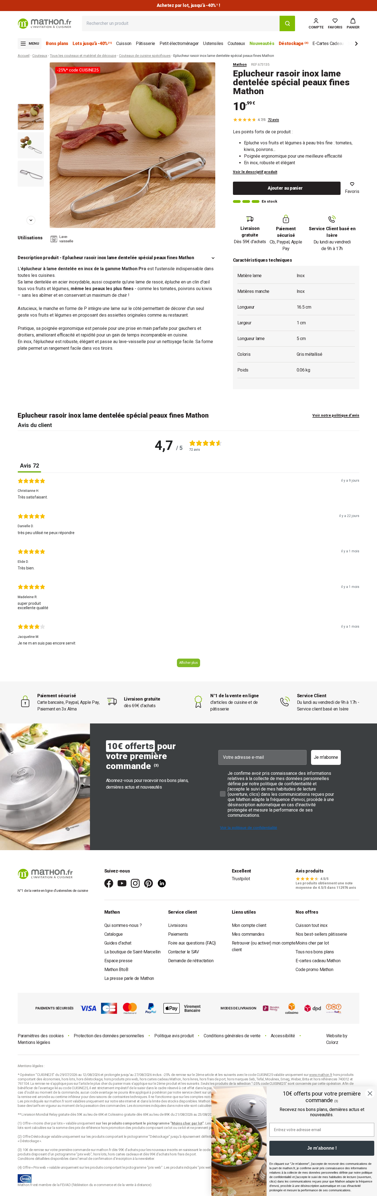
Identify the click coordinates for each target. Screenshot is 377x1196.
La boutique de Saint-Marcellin (132, 951)
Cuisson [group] (123, 43)
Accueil (24, 56)
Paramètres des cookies (40, 1035)
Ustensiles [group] (213, 43)
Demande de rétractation (191, 960)
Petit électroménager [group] (179, 43)
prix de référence (88, 1128)
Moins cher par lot (312, 943)
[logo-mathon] (44, 23)
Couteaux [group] (236, 43)
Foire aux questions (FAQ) (192, 943)
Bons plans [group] (57, 43)
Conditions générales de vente (232, 1035)
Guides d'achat (117, 943)
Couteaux (39, 56)
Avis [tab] (29, 465)
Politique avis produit (173, 1035)
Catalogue (113, 934)
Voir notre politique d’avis (335, 415)
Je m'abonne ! (322, 1148)
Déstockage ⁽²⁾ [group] (293, 43)
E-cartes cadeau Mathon (318, 960)
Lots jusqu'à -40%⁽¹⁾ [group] (92, 43)
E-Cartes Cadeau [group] (328, 43)
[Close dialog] (370, 1093)
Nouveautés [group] (261, 43)
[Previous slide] (30, 70)
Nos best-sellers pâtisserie (321, 934)
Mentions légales (34, 1042)
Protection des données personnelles (109, 1035)
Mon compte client (249, 925)
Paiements (178, 934)
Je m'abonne (326, 757)
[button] (353, 23)
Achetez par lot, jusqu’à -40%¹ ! (188, 5)
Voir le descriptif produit (255, 172)
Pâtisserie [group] (145, 43)
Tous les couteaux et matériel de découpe (83, 56)
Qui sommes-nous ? (123, 925)
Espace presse (118, 960)
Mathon (240, 64)
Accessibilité (283, 1035)
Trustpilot (241, 878)
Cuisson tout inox (312, 925)
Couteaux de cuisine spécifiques (145, 56)
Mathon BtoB (116, 969)
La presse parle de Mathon (129, 978)
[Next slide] (347, 44)
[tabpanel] (188, 574)
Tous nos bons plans (315, 951)
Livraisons (177, 925)
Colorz (332, 1042)
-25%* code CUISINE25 (78, 70)
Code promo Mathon (314, 969)
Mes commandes (248, 934)
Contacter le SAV (183, 951)
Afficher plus (188, 663)
